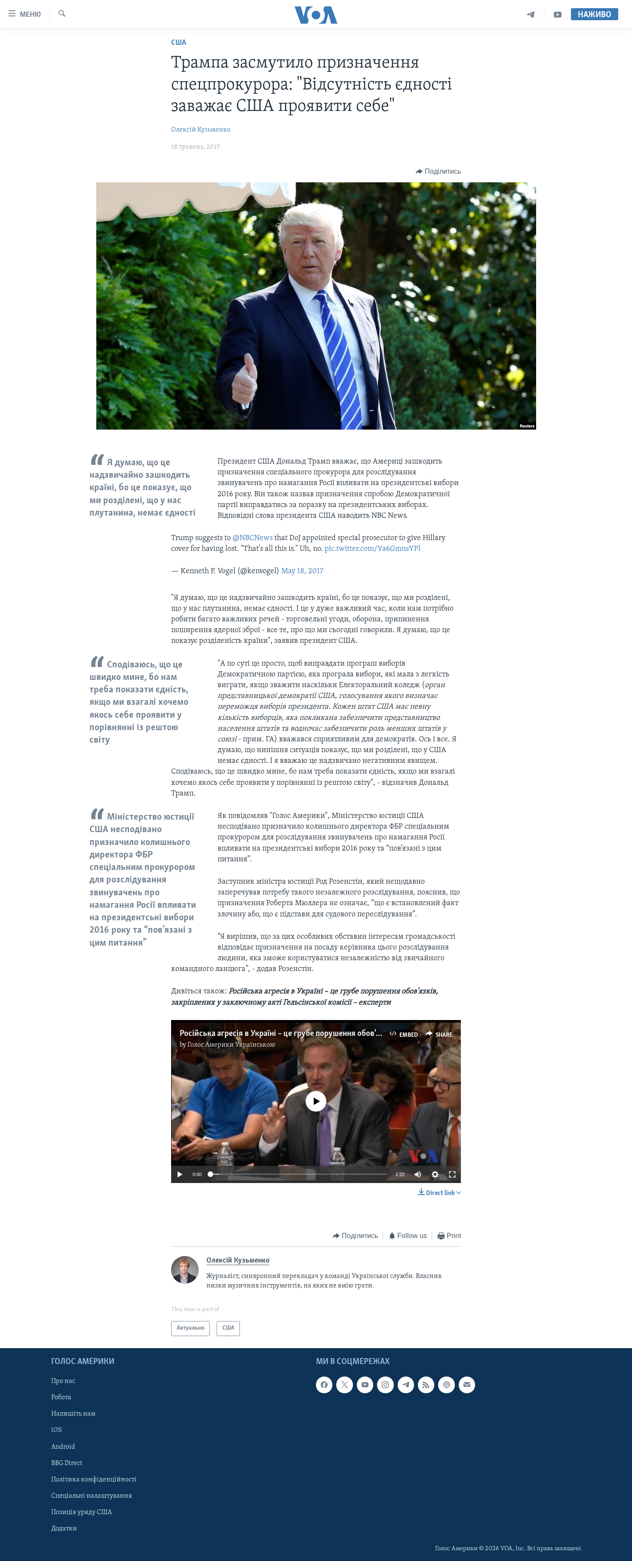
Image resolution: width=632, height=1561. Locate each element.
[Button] (438, 171)
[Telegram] (530, 15)
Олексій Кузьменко (200, 129)
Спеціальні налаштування (91, 1495)
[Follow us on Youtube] (365, 1385)
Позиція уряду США (81, 1512)
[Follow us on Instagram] (385, 1385)
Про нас (63, 1381)
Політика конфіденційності (94, 1479)
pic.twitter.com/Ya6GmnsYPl (372, 549)
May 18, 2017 (302, 571)
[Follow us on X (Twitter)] (344, 1385)
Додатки (64, 1528)
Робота (61, 1397)
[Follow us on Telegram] (406, 1385)
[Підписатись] (467, 1385)
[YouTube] (557, 15)
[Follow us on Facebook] (324, 1385)
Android (63, 1446)
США (178, 43)
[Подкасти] (446, 1385)
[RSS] (426, 1385)
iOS (56, 1430)
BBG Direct (66, 1463)
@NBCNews (253, 538)
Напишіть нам (73, 1413)
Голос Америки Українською (231, 1045)
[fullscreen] (452, 1174)
